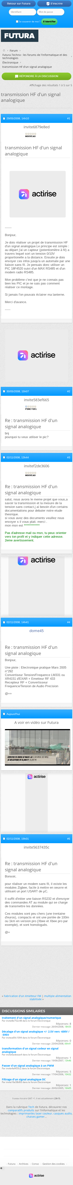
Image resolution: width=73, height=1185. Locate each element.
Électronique (10, 62)
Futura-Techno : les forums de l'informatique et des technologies (34, 56)
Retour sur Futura (18, 3)
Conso (35, 1163)
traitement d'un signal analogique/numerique (31, 1017)
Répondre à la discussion (36, 76)
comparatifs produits (21, 1110)
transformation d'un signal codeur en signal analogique (30, 1050)
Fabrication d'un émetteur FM (22, 996)
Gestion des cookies (53, 1163)
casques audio (63, 1113)
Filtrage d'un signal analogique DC (24, 1079)
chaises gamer (35, 1116)
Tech (31, 1107)
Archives (23, 1163)
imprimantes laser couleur (35, 1113)
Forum (14, 50)
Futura (11, 1163)
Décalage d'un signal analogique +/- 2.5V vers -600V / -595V (35, 1033)
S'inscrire (54, 4)
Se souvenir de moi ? (29, 21)
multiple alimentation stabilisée (50, 997)
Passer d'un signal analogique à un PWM (28, 1065)
